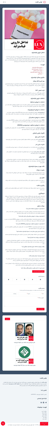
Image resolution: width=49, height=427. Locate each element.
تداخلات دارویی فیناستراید (37, 69)
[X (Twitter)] (40, 279)
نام (43, 293)
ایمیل (28, 293)
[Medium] (41, 402)
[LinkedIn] (24, 279)
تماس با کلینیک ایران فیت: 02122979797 (39, 394)
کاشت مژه (45, 419)
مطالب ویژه (44, 413)
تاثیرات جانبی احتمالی (37, 70)
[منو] (3, 2)
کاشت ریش (44, 416)
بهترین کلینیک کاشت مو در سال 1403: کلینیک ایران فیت (24, 365)
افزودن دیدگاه (41, 297)
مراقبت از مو (44, 411)
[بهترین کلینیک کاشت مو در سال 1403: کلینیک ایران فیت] (24, 355)
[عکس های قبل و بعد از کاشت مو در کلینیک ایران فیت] (24, 332)
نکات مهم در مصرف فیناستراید (36, 72)
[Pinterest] (32, 279)
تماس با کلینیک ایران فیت (38, 271)
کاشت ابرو (45, 414)
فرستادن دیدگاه (40, 309)
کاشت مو (45, 417)
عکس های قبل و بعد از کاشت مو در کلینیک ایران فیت (24, 342)
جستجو (7, 319)
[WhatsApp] (8, 279)
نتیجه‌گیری (40, 74)
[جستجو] (5, 2)
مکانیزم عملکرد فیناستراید (37, 67)
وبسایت (14, 293)
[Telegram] (16, 279)
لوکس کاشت (38, 2)
